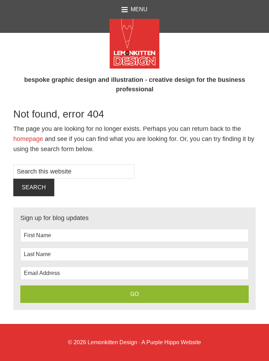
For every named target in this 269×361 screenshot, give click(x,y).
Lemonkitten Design (111, 342)
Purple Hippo (162, 342)
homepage (28, 138)
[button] (134, 9)
